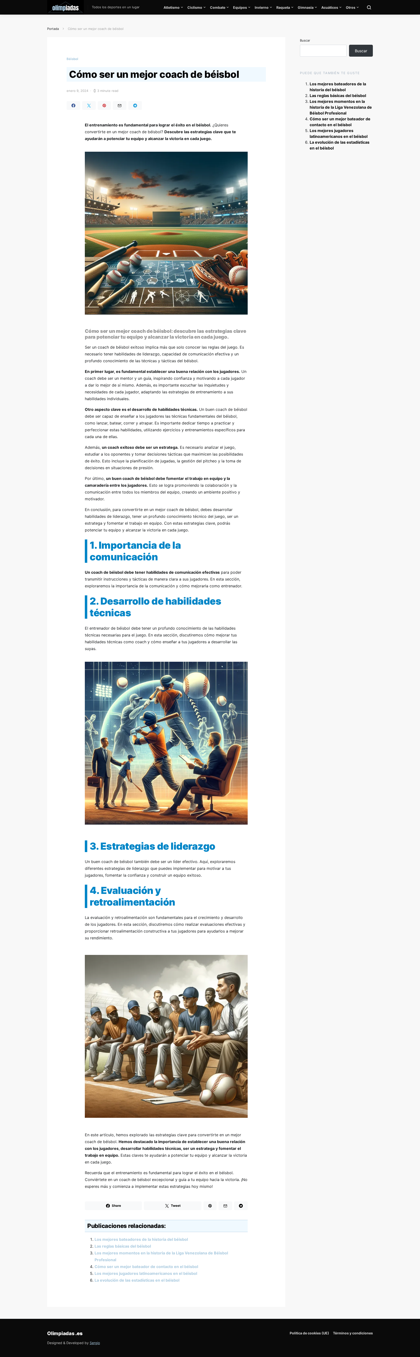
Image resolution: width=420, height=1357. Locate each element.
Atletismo (172, 7)
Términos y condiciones (353, 1333)
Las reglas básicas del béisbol (123, 1246)
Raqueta (283, 7)
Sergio (95, 1343)
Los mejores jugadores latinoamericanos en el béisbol (146, 1273)
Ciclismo (194, 7)
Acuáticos (329, 7)
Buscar (305, 40)
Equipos (240, 7)
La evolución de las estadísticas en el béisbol (137, 1280)
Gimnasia (306, 7)
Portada (53, 29)
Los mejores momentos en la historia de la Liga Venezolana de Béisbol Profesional (341, 107)
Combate (217, 7)
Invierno (262, 7)
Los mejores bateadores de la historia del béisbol (141, 1239)
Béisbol (72, 59)
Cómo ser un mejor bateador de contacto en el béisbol (146, 1266)
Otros (350, 7)
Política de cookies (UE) (309, 1333)
